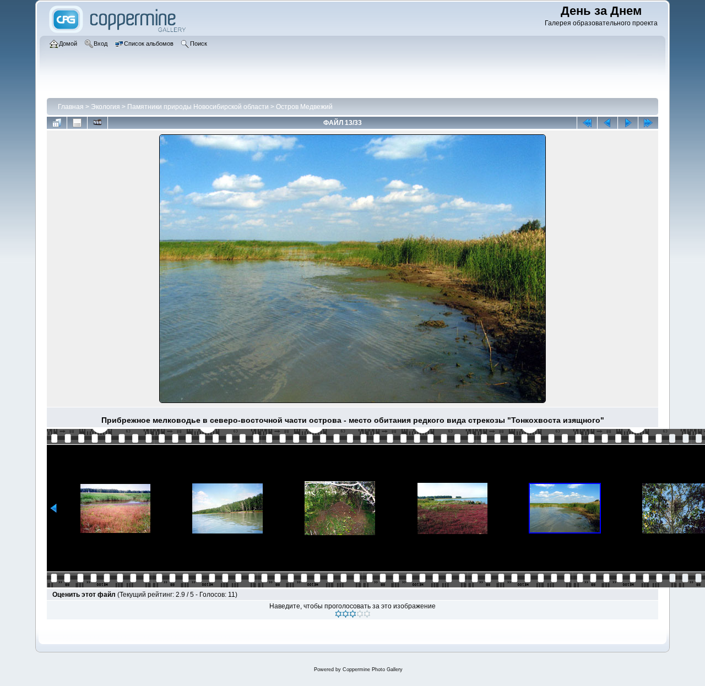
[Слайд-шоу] (97, 123)
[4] (360, 614)
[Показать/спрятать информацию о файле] (77, 123)
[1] (338, 614)
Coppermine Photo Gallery (373, 669)
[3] (352, 614)
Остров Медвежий (304, 107)
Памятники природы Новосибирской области (198, 107)
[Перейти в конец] (648, 123)
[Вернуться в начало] (587, 123)
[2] (345, 614)
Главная (71, 107)
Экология (105, 107)
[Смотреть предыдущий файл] (607, 123)
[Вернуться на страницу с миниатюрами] (57, 123)
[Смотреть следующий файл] (628, 123)
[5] (367, 614)
